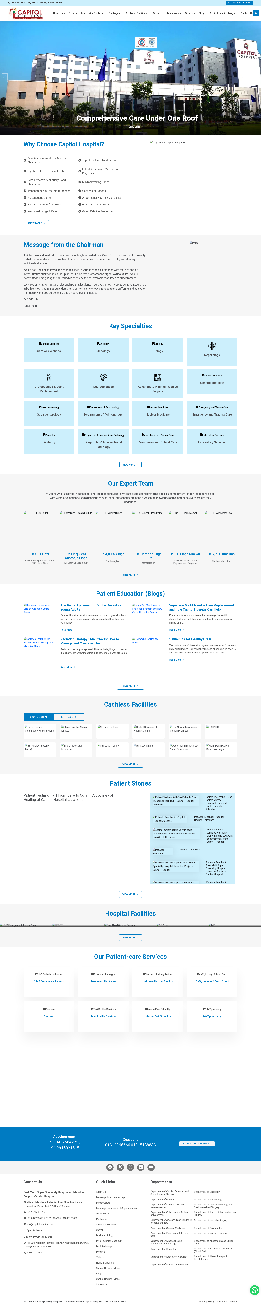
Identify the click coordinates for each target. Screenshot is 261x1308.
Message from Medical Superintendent (116, 1208)
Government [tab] (39, 717)
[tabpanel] (130, 742)
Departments (76, 13)
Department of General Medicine (167, 1228)
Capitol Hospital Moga (222, 13)
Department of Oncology (207, 1192)
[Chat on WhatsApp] (255, 1291)
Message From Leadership (110, 1197)
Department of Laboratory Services (169, 1256)
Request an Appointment (197, 1143)
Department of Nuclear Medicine (211, 1233)
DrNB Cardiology (105, 1235)
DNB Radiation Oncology (109, 1241)
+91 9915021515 (64, 1148)
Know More (35, 223)
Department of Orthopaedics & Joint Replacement (169, 1213)
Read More (67, 629)
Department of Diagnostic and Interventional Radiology (166, 1242)
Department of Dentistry (163, 1249)
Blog (201, 13)
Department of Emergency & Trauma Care (169, 1234)
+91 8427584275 (63, 1142)
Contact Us (247, 13)
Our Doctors (96, 13)
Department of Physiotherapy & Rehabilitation (210, 1257)
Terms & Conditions (227, 1301)
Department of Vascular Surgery (211, 1220)
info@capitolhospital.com (40, 1224)
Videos (100, 1257)
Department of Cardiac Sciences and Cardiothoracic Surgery (169, 1193)
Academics (173, 13)
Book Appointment (240, 3)
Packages (114, 13)
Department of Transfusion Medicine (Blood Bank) (213, 1250)
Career (157, 13)
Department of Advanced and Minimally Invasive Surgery (171, 1221)
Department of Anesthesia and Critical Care (214, 1242)
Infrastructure (103, 1202)
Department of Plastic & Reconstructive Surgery (215, 1213)
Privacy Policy (206, 1301)
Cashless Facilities (136, 13)
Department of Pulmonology (209, 1228)
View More (135, 126)
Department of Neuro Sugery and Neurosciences (167, 1206)
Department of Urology (162, 1199)
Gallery (189, 13)
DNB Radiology (104, 1246)
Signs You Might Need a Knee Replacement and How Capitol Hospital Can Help (201, 607)
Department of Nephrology (208, 1199)
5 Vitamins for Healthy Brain (190, 639)
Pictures (100, 1252)
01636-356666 (34, 1252)
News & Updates (105, 1262)
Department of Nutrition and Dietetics (170, 1264)
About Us (58, 13)
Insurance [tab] (69, 717)
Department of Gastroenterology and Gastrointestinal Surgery (213, 1206)
